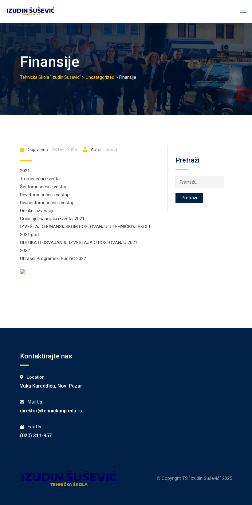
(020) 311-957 (36, 435)
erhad (111, 149)
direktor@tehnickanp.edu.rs (51, 411)
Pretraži (189, 198)
